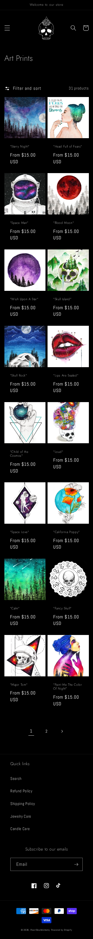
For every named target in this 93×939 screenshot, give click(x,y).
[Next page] (62, 731)
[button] (7, 28)
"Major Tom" (19, 685)
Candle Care (20, 828)
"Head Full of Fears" (67, 147)
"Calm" (15, 609)
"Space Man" (19, 223)
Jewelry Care (20, 816)
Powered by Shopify (61, 929)
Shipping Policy (22, 803)
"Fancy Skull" (62, 609)
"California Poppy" (66, 532)
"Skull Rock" (18, 376)
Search (16, 778)
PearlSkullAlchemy (40, 929)
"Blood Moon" (63, 223)
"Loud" (58, 452)
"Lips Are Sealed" (65, 376)
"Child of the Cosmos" (19, 454)
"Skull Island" (62, 299)
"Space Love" (19, 532)
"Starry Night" (19, 147)
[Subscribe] (76, 864)
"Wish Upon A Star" (24, 299)
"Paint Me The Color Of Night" (67, 687)
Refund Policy (21, 791)
